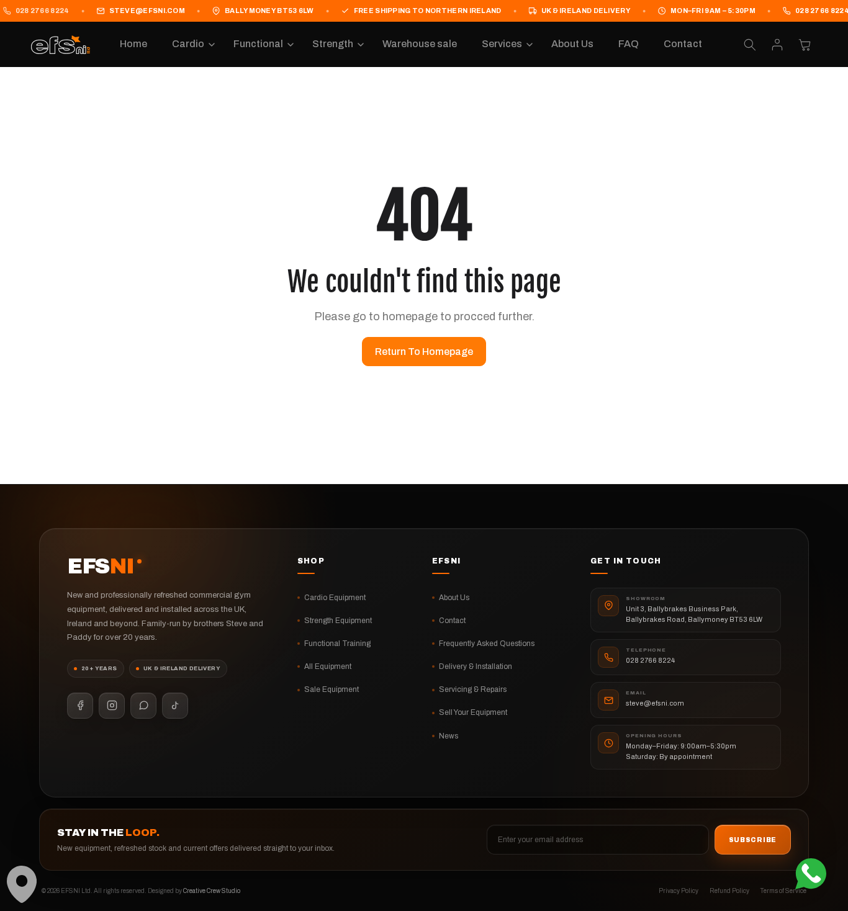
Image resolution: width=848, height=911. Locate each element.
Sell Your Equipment (473, 712)
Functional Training (337, 643)
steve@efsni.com (147, 10)
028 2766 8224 (650, 660)
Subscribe (753, 840)
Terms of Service (783, 890)
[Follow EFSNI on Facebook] (80, 706)
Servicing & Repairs (473, 689)
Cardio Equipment (335, 597)
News (448, 736)
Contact (452, 620)
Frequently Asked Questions (487, 643)
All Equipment (327, 666)
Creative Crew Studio (211, 890)
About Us (454, 597)
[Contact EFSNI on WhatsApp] (143, 706)
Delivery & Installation (475, 666)
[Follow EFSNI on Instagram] (112, 706)
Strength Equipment (338, 620)
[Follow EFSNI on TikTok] (175, 706)
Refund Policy (729, 890)
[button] (190, 44)
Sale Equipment (331, 689)
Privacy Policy (678, 890)
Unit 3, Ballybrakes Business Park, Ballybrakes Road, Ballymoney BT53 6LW (694, 614)
